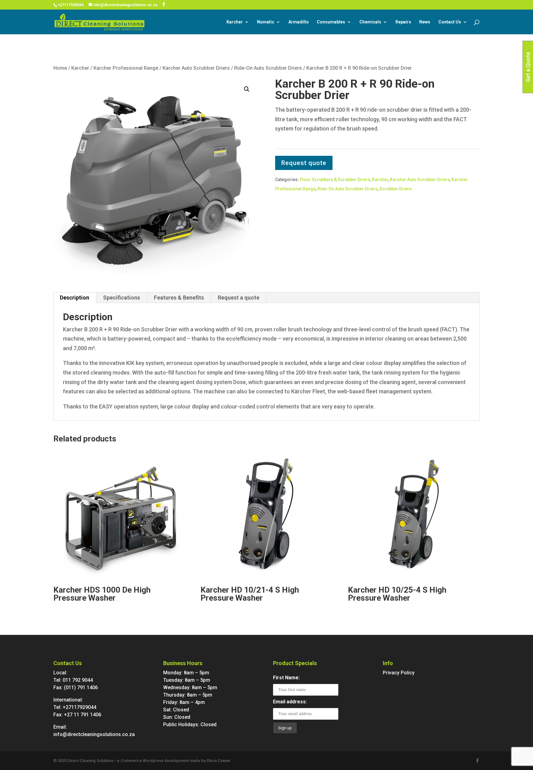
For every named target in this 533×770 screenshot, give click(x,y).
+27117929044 (71, 5)
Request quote (303, 163)
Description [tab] (74, 297)
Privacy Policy (399, 673)
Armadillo (298, 22)
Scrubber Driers (395, 188)
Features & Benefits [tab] (179, 297)
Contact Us (449, 22)
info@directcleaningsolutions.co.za (94, 734)
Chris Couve (218, 760)
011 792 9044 (78, 680)
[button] (246, 89)
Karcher (234, 22)
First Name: (286, 678)
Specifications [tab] (121, 297)
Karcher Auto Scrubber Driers (196, 68)
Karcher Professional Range (125, 68)
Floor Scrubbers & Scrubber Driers (335, 179)
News (424, 22)
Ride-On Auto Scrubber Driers (268, 68)
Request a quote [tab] (238, 297)
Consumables (331, 22)
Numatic (265, 22)
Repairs (403, 22)
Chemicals (370, 22)
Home (60, 68)
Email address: (290, 702)
